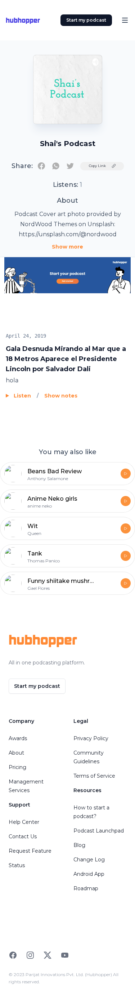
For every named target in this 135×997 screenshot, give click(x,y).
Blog (79, 845)
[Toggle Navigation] (125, 20)
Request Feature (30, 851)
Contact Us (23, 836)
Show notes (60, 395)
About (16, 753)
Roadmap (85, 888)
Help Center (24, 822)
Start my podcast (86, 20)
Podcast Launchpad (98, 830)
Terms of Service (94, 776)
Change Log (89, 859)
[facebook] (41, 166)
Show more (67, 246)
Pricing (17, 767)
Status (17, 865)
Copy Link (97, 166)
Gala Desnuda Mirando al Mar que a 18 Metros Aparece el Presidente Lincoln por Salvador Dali (66, 359)
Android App (88, 874)
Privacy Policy (90, 738)
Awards (18, 738)
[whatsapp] (55, 166)
